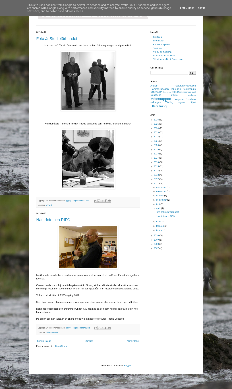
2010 (156, 235)
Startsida (89, 341)
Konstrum (167, 92)
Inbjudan (176, 88)
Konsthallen (156, 92)
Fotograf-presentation (185, 85)
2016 (156, 162)
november (161, 191)
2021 (156, 141)
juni (158, 204)
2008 (156, 244)
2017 (156, 158)
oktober (160, 195)
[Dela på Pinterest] (109, 201)
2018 (156, 153)
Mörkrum (192, 95)
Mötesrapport (52, 332)
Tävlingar (157, 48)
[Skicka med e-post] (96, 201)
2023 (156, 132)
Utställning (158, 106)
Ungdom (181, 103)
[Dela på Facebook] (106, 201)
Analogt (154, 85)
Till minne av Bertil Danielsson (168, 59)
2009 (156, 240)
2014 (156, 170)
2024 (156, 128)
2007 (156, 248)
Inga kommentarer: (81, 200)
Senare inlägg (44, 341)
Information (158, 40)
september (161, 200)
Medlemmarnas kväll (186, 92)
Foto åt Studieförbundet (56, 38)
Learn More (187, 8)
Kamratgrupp (189, 89)
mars (159, 221)
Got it (202, 8)
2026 (156, 119)
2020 (156, 145)
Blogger (127, 365)
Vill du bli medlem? (162, 52)
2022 (156, 136)
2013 (156, 175)
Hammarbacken (159, 88)
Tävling (169, 102)
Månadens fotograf (164, 95)
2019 (156, 149)
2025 (156, 124)
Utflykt (49, 205)
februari (160, 226)
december (161, 187)
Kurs (174, 92)
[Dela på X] (102, 201)
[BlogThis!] (99, 201)
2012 (156, 179)
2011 (156, 183)
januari (160, 230)
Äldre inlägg (133, 341)
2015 (156, 166)
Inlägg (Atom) (60, 346)
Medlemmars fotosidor (164, 55)
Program (179, 99)
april (158, 208)
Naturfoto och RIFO (53, 219)
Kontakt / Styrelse (161, 44)
